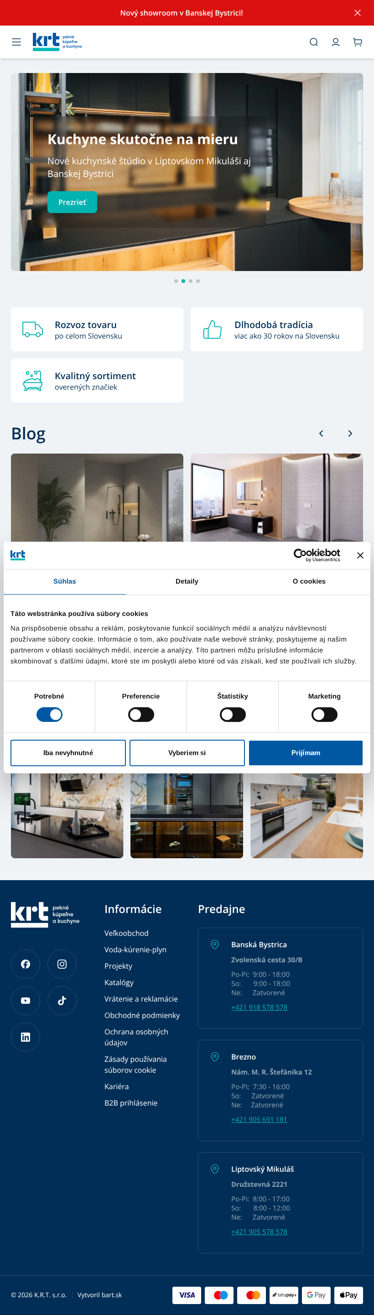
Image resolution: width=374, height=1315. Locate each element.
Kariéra (116, 1086)
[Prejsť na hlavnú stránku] (165, 42)
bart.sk (112, 1295)
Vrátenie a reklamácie (141, 999)
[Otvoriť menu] (16, 42)
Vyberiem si (187, 753)
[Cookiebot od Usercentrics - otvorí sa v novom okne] (300, 555)
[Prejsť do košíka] (357, 42)
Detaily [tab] (187, 581)
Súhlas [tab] (64, 581)
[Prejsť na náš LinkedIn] (25, 1037)
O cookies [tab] (309, 581)
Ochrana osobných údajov (136, 1037)
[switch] (141, 714)
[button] (187, 172)
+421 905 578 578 (259, 1232)
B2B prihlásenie (131, 1103)
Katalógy (119, 982)
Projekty (118, 966)
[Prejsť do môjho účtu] (335, 42)
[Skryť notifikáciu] (357, 12)
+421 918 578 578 (259, 1007)
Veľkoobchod (126, 933)
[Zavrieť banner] (360, 555)
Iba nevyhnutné (68, 753)
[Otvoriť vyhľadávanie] (313, 42)
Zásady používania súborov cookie (135, 1064)
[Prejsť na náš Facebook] (25, 964)
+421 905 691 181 (259, 1119)
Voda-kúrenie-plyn (135, 950)
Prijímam (305, 753)
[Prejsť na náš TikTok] (62, 1000)
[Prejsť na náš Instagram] (62, 964)
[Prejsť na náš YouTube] (25, 1000)
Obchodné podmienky (142, 1015)
